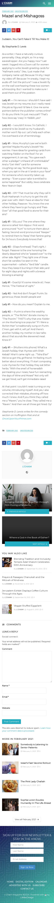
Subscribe (39, 885)
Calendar (41, 881)
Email (5, 697)
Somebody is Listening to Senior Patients (34, 746)
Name (5, 685)
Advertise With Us (20, 885)
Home (10, 881)
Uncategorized (21, 11)
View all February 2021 (25, 819)
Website (6, 708)
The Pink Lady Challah (33, 781)
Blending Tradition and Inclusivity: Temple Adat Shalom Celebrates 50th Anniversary (32, 562)
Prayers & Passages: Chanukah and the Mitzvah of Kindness (23, 578)
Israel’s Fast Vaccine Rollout (36, 763)
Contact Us (27, 889)
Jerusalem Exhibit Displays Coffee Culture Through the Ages (25, 592)
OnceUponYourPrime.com (16, 418)
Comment (7, 649)
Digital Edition (24, 881)
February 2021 (8, 11)
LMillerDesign (27, 897)
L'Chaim (14, 22)
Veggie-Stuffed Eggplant (28, 605)
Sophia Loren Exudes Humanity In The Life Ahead (36, 801)
